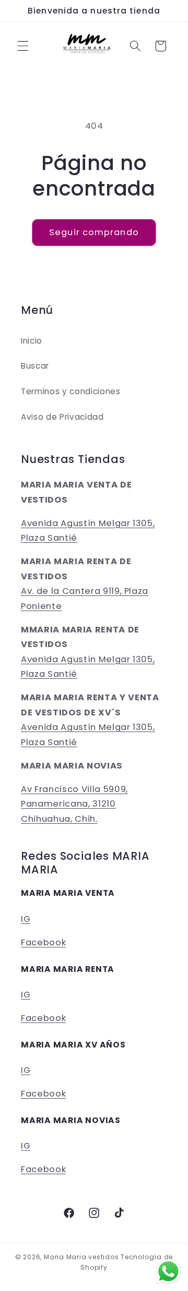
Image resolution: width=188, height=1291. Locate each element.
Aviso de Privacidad (62, 416)
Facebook (43, 942)
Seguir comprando (94, 232)
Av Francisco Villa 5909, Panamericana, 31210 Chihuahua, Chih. (74, 804)
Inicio (31, 340)
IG (25, 919)
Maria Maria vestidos (81, 1256)
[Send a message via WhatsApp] (168, 1271)
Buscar (35, 365)
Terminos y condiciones (71, 391)
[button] (23, 45)
